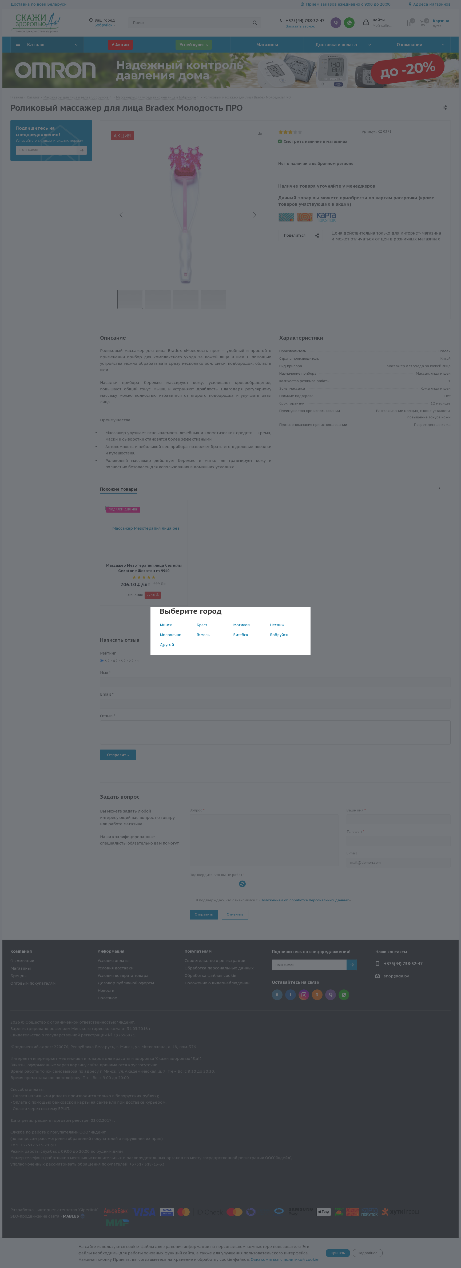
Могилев (241, 625)
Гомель (203, 634)
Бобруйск (279, 634)
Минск (166, 625)
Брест (202, 625)
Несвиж (277, 625)
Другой (167, 644)
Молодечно (170, 634)
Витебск (240, 634)
